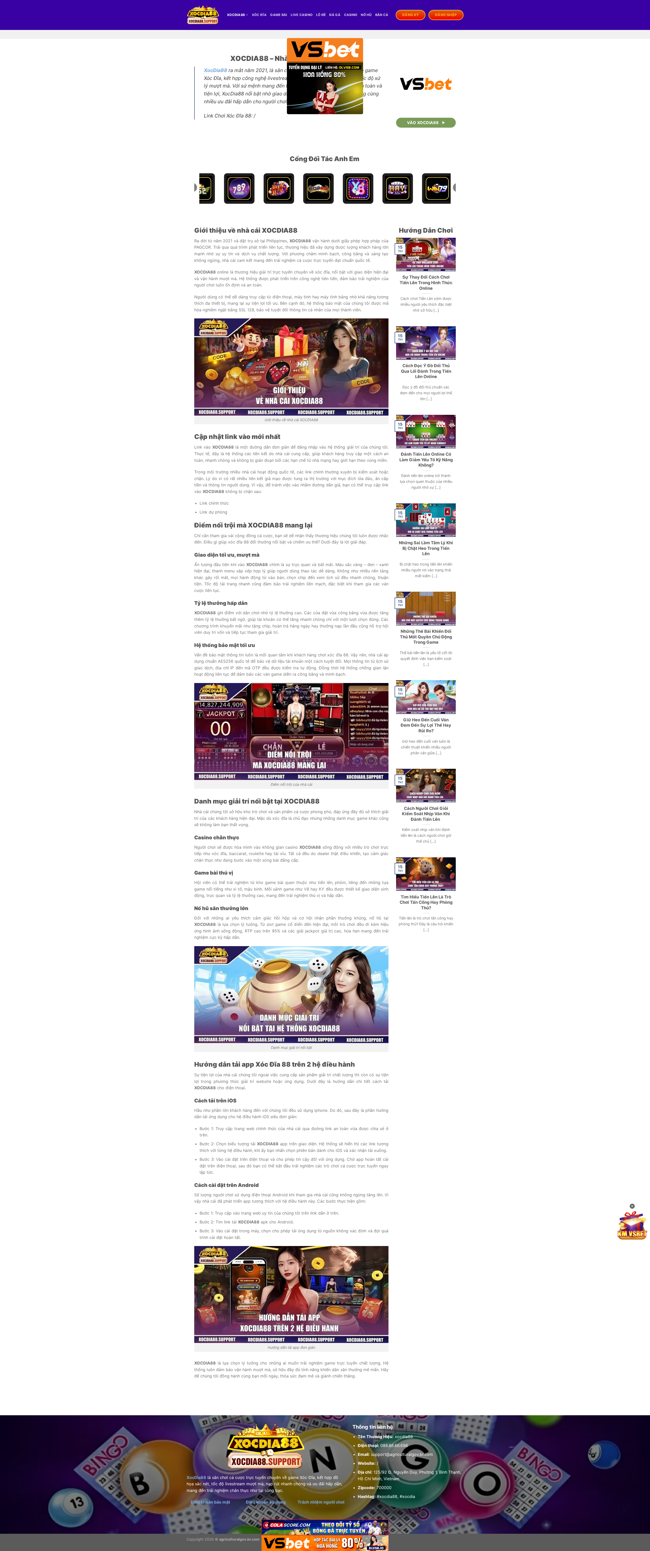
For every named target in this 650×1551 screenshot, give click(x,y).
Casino (351, 15)
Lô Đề (321, 15)
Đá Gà (334, 15)
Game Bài (278, 15)
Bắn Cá (381, 15)
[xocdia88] (203, 15)
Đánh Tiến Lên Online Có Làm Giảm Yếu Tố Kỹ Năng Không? (426, 460)
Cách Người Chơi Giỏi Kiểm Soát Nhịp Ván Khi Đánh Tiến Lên (426, 814)
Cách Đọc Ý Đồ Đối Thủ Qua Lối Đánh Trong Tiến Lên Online (426, 371)
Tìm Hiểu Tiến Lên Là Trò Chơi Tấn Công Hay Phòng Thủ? (426, 902)
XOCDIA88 (236, 15)
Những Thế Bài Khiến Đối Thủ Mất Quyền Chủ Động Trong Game (426, 637)
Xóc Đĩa (259, 15)
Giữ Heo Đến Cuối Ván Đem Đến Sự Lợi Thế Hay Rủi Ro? (426, 725)
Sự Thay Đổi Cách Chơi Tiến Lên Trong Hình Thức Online (426, 283)
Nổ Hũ (366, 15)
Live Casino (302, 15)
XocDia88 (215, 70)
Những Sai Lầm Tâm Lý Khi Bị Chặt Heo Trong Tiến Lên (426, 548)
